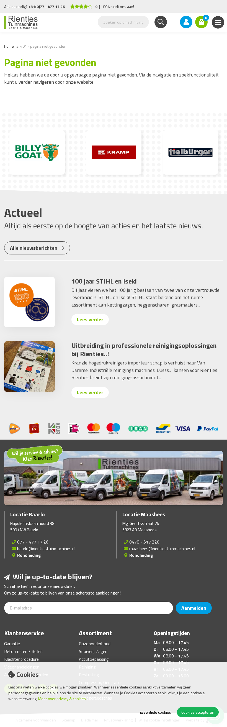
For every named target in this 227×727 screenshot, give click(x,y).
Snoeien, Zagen (93, 651)
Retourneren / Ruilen (23, 651)
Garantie (12, 643)
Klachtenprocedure (21, 659)
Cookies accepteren (197, 712)
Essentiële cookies (155, 712)
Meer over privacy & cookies (62, 699)
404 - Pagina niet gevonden (43, 46)
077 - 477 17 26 (32, 542)
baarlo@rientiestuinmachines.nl (46, 548)
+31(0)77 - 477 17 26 (47, 6)
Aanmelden (193, 608)
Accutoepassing (94, 659)
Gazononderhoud (94, 643)
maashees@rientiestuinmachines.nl (162, 548)
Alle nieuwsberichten (34, 248)
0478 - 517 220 (144, 542)
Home (9, 46)
